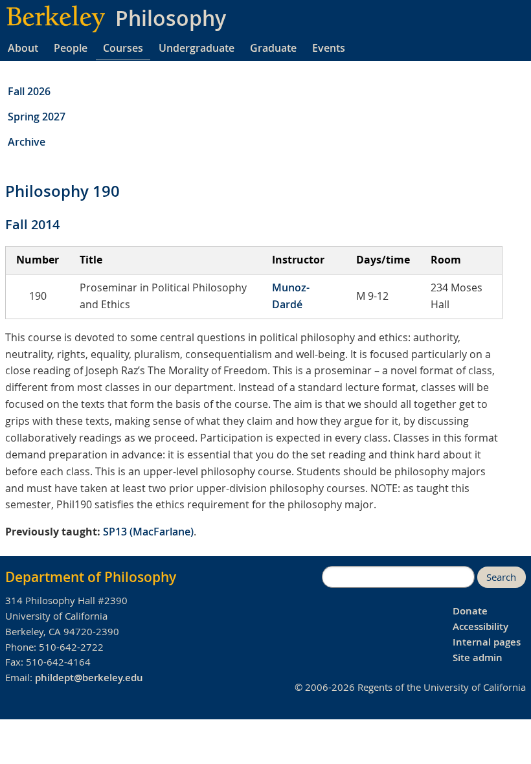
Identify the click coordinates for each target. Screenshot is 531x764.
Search (501, 577)
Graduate (273, 48)
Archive (26, 142)
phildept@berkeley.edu (89, 677)
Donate (470, 611)
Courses (123, 48)
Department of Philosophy (90, 577)
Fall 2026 (29, 91)
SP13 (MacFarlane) (148, 531)
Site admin (478, 657)
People (70, 48)
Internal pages (487, 642)
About (23, 48)
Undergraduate (196, 48)
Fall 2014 (32, 224)
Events (328, 48)
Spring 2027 (36, 116)
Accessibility (480, 626)
